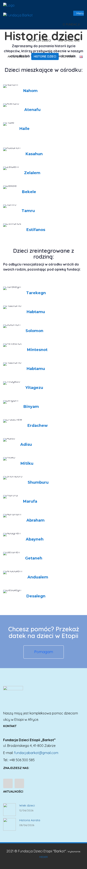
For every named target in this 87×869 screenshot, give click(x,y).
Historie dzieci (45, 56)
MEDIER (43, 857)
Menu (80, 13)
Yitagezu (34, 387)
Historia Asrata (29, 820)
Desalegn (35, 596)
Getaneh (33, 558)
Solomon (34, 330)
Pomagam (43, 651)
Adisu (26, 444)
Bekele (29, 192)
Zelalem (32, 173)
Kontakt (68, 56)
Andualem (37, 577)
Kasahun (34, 154)
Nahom (30, 90)
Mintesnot (37, 349)
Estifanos (35, 229)
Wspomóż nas (69, 40)
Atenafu (32, 109)
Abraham (35, 520)
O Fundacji (71, 24)
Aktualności (17, 56)
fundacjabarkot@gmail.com (36, 753)
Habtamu (36, 312)
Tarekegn (36, 293)
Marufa (30, 501)
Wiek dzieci (27, 805)
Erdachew (37, 425)
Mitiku (26, 463)
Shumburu (38, 482)
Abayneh (35, 539)
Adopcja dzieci (40, 40)
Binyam (31, 406)
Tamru (28, 210)
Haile (24, 128)
